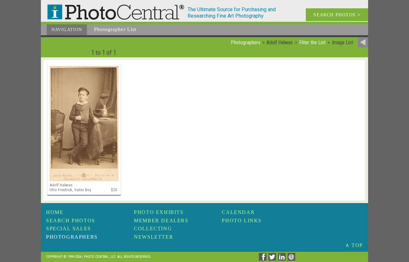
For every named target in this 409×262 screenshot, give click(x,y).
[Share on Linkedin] (283, 259)
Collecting (153, 228)
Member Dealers (161, 220)
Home (54, 212)
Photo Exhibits (158, 212)
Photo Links (242, 220)
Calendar (238, 212)
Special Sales (68, 228)
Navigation (66, 29)
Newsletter (153, 237)
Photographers (72, 237)
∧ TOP (354, 245)
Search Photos (70, 220)
